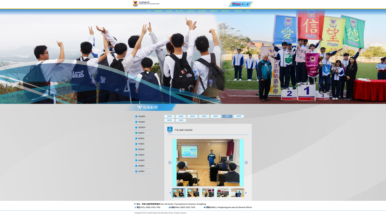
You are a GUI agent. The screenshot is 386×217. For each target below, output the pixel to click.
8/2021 (141, 138)
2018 (181, 120)
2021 (227, 116)
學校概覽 (158, 11)
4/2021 (141, 160)
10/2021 (141, 127)
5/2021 (141, 155)
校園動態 (214, 11)
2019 (169, 120)
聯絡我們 (225, 11)
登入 (243, 4)
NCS (248, 11)
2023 (204, 116)
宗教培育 (191, 11)
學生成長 (179, 11)
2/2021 (141, 171)
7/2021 (141, 144)
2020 (238, 116)
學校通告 (202, 11)
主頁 (149, 11)
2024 (192, 116)
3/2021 (141, 166)
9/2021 (141, 133)
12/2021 (141, 116)
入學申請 (237, 11)
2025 (181, 116)
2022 (215, 116)
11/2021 (141, 122)
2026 (169, 116)
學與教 (169, 11)
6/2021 (141, 149)
